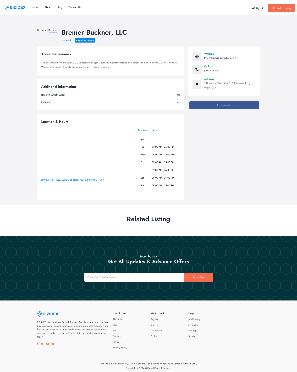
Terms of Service (182, 363)
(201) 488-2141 (211, 70)
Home (35, 7)
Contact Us (75, 7)
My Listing (193, 325)
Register (155, 319)
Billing (191, 336)
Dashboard (156, 330)
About (48, 7)
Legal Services (85, 40)
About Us (117, 319)
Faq (115, 330)
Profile (154, 336)
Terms (116, 342)
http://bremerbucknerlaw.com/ (220, 58)
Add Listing (284, 8)
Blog (60, 7)
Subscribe (198, 277)
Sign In (154, 325)
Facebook (227, 105)
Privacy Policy (120, 347)
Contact (116, 336)
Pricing (192, 330)
